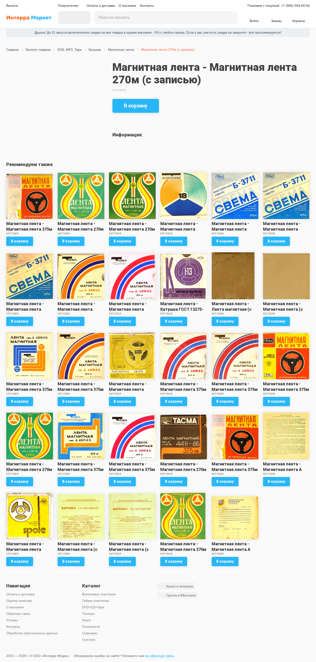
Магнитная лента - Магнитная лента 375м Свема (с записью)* (29, 229)
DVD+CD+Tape (93, 607)
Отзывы (12, 620)
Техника (88, 613)
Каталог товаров (38, 49)
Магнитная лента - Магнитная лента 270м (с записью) (81, 229)
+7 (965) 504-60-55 (295, 5)
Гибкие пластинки (95, 600)
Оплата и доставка (101, 5)
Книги (86, 620)
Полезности (91, 626)
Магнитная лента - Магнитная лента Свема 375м (230, 229)
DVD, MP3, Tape (69, 49)
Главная (12, 49)
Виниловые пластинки (99, 594)
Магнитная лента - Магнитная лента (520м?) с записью (179, 229)
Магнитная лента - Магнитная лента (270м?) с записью (25, 549)
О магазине (127, 5)
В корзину (135, 106)
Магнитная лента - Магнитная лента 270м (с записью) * (183, 469)
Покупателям (68, 5)
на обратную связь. (160, 656)
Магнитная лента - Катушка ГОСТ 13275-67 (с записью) (181, 309)
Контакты (147, 5)
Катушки (95, 49)
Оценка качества (19, 600)
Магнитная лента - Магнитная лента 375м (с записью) (29, 389)
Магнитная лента (121, 49)
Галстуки (88, 639)
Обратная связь (18, 613)
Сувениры (89, 633)
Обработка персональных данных (32, 633)
